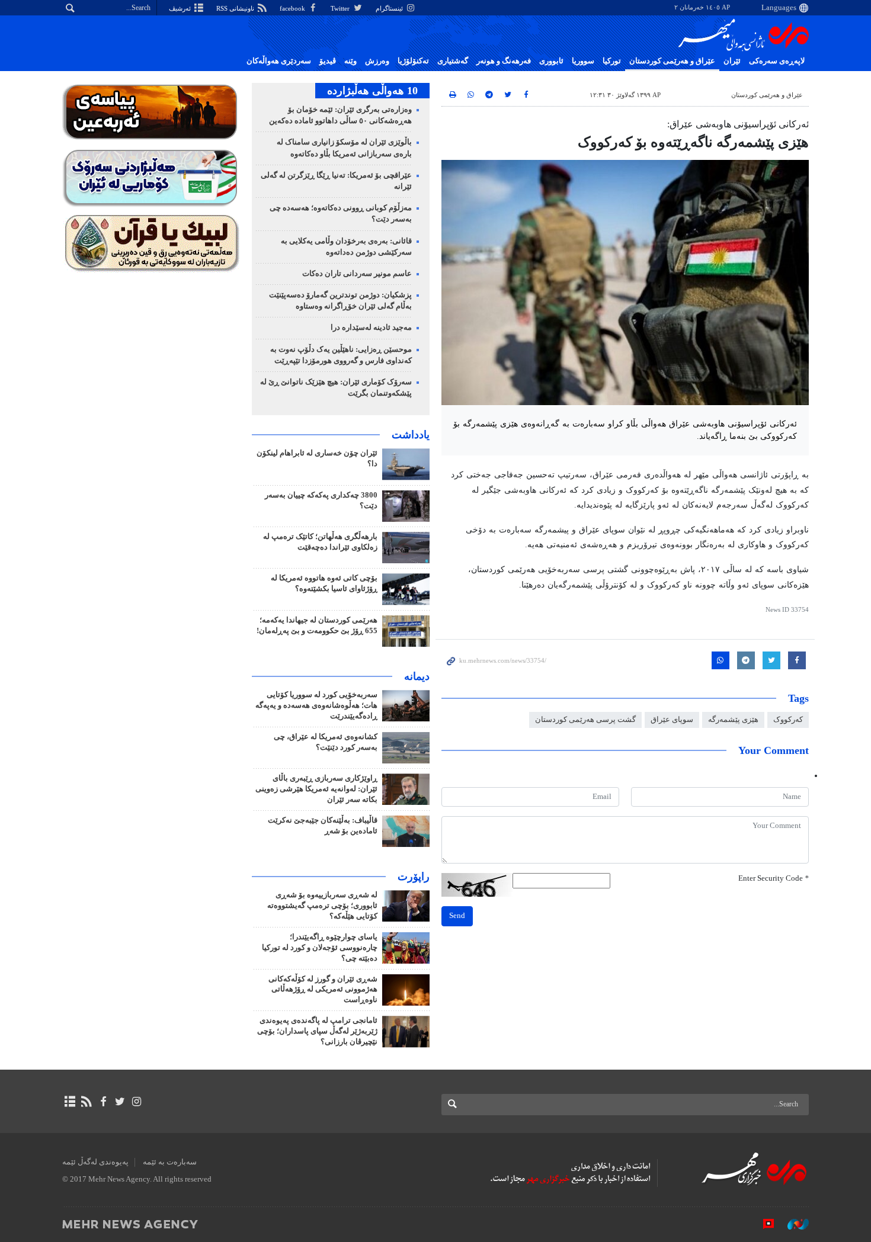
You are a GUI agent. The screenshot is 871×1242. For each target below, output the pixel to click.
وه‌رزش (377, 61)
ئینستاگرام (390, 8)
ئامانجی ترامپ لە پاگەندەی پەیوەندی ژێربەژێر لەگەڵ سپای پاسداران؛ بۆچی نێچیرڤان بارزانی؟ (317, 1031)
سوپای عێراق (672, 719)
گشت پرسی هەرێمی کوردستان (585, 719)
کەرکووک (788, 719)
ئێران (732, 61)
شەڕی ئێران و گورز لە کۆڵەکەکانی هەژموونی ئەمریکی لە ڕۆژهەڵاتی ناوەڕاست (322, 989)
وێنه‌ (350, 61)
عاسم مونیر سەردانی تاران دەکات (357, 273)
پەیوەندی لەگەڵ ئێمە (95, 1162)
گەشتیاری (452, 61)
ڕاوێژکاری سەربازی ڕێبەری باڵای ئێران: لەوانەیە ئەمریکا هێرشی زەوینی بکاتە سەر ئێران (316, 789)
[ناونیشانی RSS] (86, 1102)
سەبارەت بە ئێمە (170, 1162)
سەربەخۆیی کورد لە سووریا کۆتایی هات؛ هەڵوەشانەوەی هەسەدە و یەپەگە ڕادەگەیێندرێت (316, 705)
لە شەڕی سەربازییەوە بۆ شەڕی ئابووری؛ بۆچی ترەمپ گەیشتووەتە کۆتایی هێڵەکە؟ (322, 905)
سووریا (583, 61)
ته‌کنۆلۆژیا (413, 61)
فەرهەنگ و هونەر (503, 61)
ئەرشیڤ (181, 8)
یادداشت (411, 435)
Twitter (341, 8)
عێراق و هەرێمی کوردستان (672, 61)
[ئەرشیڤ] (69, 1102)
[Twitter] (120, 1102)
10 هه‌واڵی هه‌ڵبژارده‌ (372, 91)
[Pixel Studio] (762, 1223)
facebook (293, 8)
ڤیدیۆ (327, 61)
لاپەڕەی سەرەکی (777, 61)
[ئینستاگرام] (136, 1102)
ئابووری (551, 61)
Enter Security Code (773, 878)
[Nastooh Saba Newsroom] (792, 1223)
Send (457, 916)
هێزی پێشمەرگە (733, 719)
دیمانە (417, 676)
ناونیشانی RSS (236, 8)
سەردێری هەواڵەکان (278, 61)
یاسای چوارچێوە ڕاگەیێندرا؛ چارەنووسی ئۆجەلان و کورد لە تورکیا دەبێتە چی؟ (319, 947)
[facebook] (102, 1102)
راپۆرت (414, 876)
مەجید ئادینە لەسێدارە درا (371, 327)
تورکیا (612, 61)
